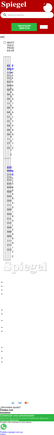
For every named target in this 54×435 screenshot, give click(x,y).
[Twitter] (13, 380)
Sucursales (11, 286)
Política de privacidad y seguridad (23, 310)
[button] (13, 116)
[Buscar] (4, 14)
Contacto (9, 294)
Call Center (11, 331)
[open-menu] (44, 27)
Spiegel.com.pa (24, 390)
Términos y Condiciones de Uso (22, 327)
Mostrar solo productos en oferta (15, 46)
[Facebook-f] (5, 380)
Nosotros (9, 282)
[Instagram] (21, 380)
